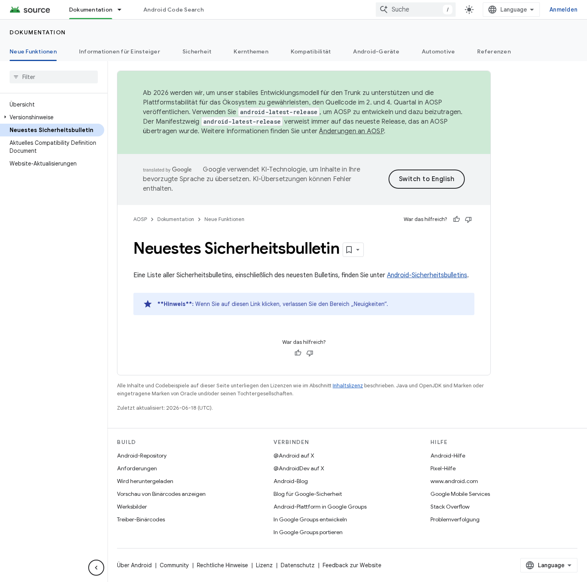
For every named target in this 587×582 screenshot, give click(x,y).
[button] (52, 117)
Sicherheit (197, 51)
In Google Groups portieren (308, 532)
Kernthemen (251, 51)
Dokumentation (90, 9)
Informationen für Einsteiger (119, 51)
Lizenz (264, 565)
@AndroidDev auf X (299, 468)
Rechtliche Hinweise (222, 565)
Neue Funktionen (33, 51)
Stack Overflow (450, 506)
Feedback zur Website (352, 565)
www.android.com (454, 481)
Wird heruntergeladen (145, 481)
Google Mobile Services (460, 493)
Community (174, 565)
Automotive (438, 51)
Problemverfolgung (455, 519)
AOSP (140, 219)
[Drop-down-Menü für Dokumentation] (123, 9)
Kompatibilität (311, 51)
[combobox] (416, 9)
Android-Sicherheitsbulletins (427, 275)
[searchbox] (54, 77)
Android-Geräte (376, 51)
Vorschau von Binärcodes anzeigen (161, 493)
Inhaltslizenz (348, 385)
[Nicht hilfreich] (468, 219)
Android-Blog (291, 481)
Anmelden (563, 9)
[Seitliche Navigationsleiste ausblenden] (96, 568)
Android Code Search (173, 9)
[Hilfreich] (456, 219)
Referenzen (494, 51)
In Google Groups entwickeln (310, 519)
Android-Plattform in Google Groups (320, 506)
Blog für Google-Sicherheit (308, 493)
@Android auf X (294, 455)
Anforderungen (137, 468)
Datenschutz (298, 565)
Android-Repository (142, 455)
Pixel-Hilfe (443, 468)
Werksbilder (132, 506)
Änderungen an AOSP (351, 131)
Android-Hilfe (447, 455)
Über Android (134, 565)
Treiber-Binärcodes (141, 519)
